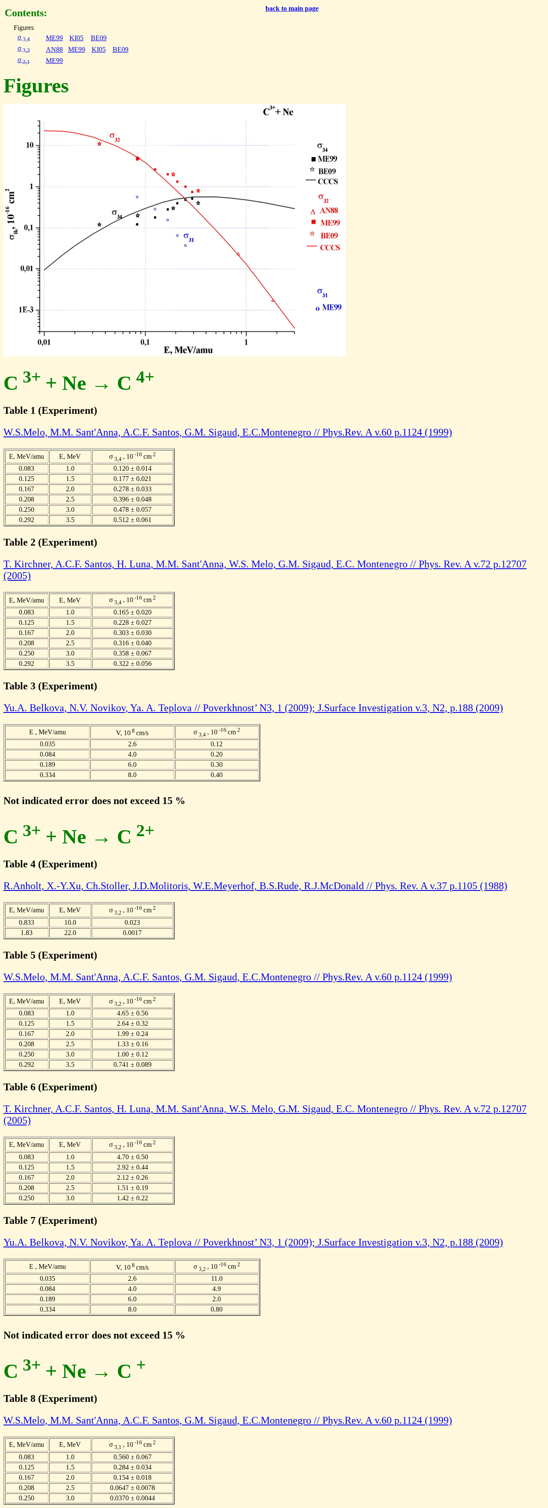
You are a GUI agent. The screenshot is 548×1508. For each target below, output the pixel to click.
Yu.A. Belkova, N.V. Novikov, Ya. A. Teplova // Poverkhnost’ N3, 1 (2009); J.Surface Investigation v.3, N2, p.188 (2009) (253, 707)
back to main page (292, 8)
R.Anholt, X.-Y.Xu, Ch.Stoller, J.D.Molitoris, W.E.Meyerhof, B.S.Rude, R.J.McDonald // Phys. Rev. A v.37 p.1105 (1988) (255, 885)
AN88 (54, 49)
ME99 (54, 38)
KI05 (76, 38)
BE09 (99, 38)
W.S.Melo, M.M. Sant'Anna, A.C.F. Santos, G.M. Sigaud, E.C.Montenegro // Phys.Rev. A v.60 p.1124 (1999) (227, 432)
